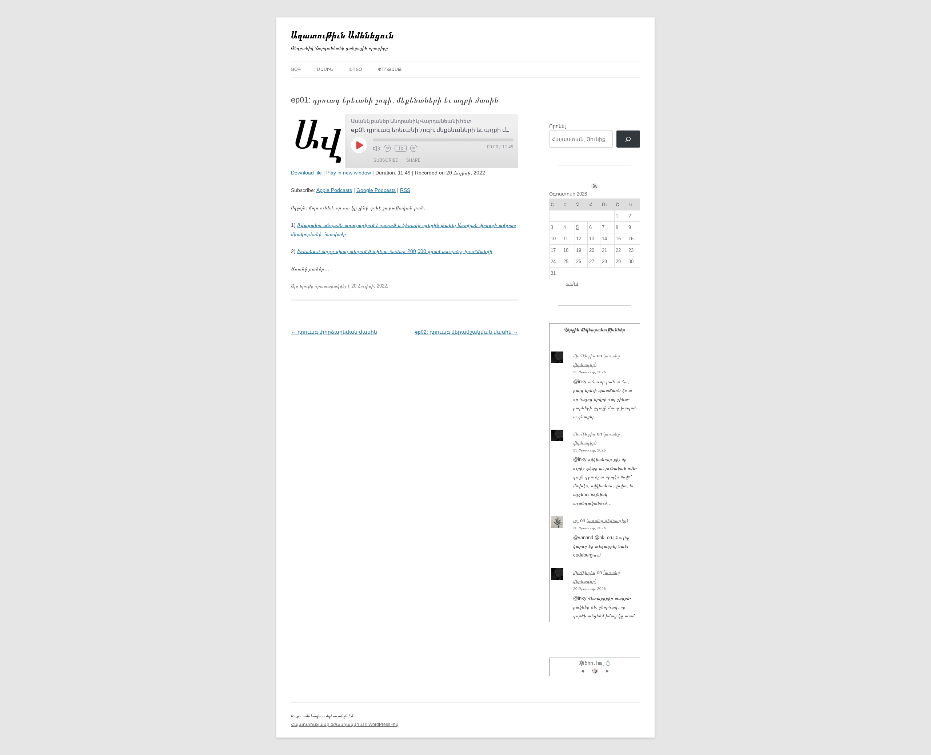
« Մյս (572, 283)
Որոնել (557, 126)
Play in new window (348, 173)
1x (400, 148)
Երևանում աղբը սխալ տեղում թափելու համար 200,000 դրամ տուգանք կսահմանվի (394, 251)
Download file (306, 173)
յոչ (576, 520)
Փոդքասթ (389, 69)
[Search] (628, 139)
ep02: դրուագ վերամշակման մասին (466, 332)
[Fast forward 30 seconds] (413, 148)
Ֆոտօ (355, 69)
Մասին (325, 69)
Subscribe (385, 160)
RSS (405, 190)
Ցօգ (296, 69)
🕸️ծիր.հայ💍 (594, 663)
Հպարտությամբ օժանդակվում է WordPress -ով (345, 724)
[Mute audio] (376, 148)
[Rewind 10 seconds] (387, 148)
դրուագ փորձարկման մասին (334, 332)
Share (413, 160)
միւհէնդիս (584, 355)
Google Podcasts (376, 190)
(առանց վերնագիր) (607, 520)
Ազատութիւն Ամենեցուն (342, 34)
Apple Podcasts (334, 190)
